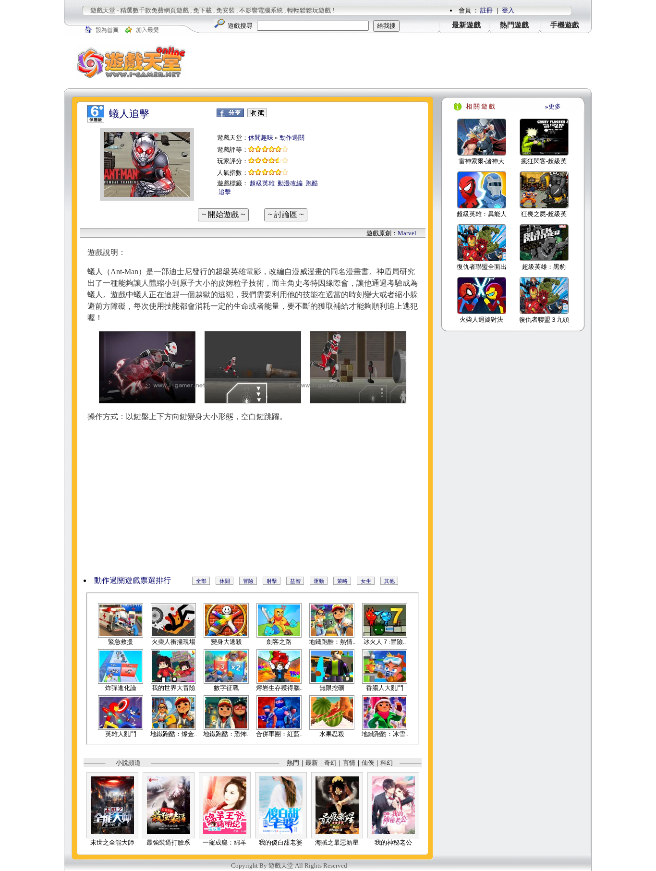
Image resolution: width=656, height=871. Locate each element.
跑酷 (311, 183)
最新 (311, 762)
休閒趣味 (260, 137)
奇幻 (330, 762)
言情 (349, 762)
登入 (508, 10)
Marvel (407, 233)
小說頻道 (128, 762)
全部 (201, 581)
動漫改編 (290, 183)
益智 (295, 581)
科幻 (386, 762)
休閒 (224, 581)
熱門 (293, 762)
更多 (553, 106)
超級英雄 (262, 183)
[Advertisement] (395, 62)
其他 (389, 581)
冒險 (248, 581)
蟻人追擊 (129, 114)
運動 (319, 581)
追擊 (225, 191)
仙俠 (368, 762)
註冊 (486, 10)
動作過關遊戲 (117, 580)
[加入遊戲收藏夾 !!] (257, 115)
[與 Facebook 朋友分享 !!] (230, 115)
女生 (366, 581)
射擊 (272, 581)
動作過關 (291, 137)
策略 (342, 581)
